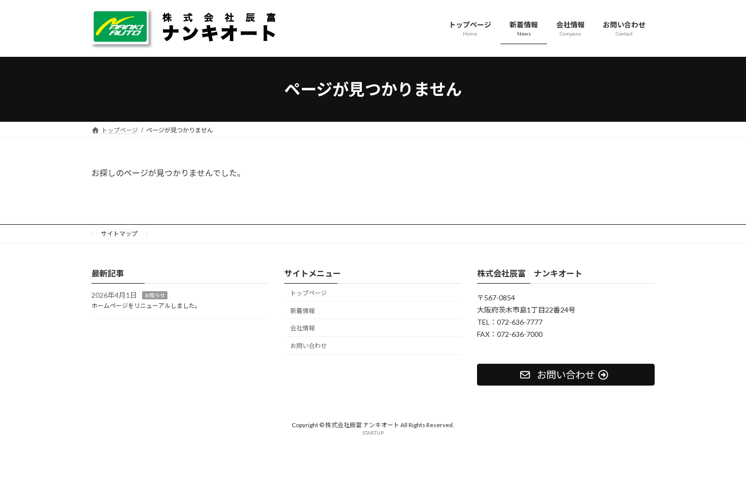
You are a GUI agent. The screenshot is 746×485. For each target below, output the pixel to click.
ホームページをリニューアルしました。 (146, 305)
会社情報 (302, 328)
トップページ (308, 293)
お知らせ (155, 296)
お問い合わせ (308, 346)
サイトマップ (119, 233)
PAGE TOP (719, 460)
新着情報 (302, 311)
